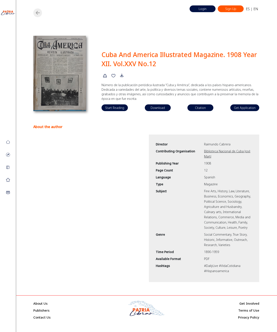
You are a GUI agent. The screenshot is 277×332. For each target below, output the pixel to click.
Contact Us (42, 317)
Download (158, 108)
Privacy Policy (248, 317)
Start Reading (114, 108)
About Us (40, 303)
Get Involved (249, 303)
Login (202, 9)
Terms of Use (248, 310)
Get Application (245, 108)
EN (255, 9)
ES (248, 9)
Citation (200, 108)
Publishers (41, 310)
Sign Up (230, 9)
